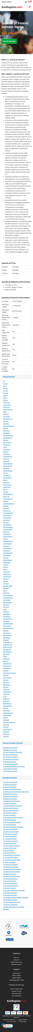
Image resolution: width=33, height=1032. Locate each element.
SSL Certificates (16, 996)
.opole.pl (6, 584)
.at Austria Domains (9, 787)
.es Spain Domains (9, 815)
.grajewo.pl (7, 668)
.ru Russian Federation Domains (14, 766)
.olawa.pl (6, 720)
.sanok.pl (6, 508)
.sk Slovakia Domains (10, 769)
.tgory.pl (6, 687)
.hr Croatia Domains (10, 839)
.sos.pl (5, 569)
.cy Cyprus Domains (9, 803)
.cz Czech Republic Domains (12, 752)
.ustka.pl (6, 736)
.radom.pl (6, 407)
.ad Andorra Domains (10, 782)
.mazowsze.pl (7, 536)
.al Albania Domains (9, 785)
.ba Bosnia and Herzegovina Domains (16, 792)
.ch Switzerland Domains (11, 801)
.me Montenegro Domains (12, 869)
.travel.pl (6, 640)
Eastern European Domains (13, 743)
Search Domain (9, 41)
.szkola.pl (6, 725)
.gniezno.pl (6, 487)
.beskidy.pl (6, 614)
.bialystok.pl (7, 715)
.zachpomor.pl (8, 598)
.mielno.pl (6, 572)
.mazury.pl (6, 445)
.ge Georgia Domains (10, 755)
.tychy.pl (5, 675)
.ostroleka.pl (7, 525)
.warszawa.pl (7, 544)
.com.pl (5, 391)
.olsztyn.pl (6, 520)
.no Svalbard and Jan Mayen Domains (16, 898)
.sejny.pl (5, 565)
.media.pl (6, 621)
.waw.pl (5, 393)
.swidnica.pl (7, 485)
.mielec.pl (6, 689)
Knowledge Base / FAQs (16, 980)
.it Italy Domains (8, 850)
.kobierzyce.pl (7, 471)
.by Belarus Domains (10, 750)
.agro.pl (5, 567)
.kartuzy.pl (6, 417)
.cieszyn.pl (6, 402)
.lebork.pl (6, 468)
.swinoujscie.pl (8, 435)
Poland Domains (9, 377)
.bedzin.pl (6, 593)
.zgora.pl (6, 522)
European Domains (10, 778)
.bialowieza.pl (7, 586)
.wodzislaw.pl (7, 560)
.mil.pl (5, 656)
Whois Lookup (16, 975)
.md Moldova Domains (11, 759)
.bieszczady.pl (7, 464)
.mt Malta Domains (9, 874)
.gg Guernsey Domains (11, 832)
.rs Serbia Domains (9, 888)
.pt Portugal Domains (10, 883)
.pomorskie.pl (7, 529)
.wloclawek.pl (7, 602)
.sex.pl (5, 489)
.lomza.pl (6, 732)
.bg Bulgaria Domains (10, 748)
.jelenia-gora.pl (8, 628)
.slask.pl (5, 452)
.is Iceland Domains (9, 848)
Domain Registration (16, 989)
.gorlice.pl (6, 654)
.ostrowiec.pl (7, 642)
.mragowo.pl (7, 438)
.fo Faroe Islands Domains (12, 822)
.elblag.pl (6, 588)
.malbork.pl (7, 534)
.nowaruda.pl (7, 499)
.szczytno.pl (7, 518)
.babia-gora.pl (7, 409)
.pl (3, 381)
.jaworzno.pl (7, 635)
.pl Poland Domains (9, 762)
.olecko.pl (6, 659)
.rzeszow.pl (7, 405)
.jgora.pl (6, 558)
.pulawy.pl (6, 431)
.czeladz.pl (6, 449)
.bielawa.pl (6, 638)
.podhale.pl (7, 555)
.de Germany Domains (10, 808)
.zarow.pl (6, 424)
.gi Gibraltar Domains (10, 834)
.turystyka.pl (7, 678)
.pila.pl (5, 480)
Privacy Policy (22, 1021)
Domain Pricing (16, 991)
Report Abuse (16, 978)
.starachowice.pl (8, 426)
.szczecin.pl (7, 576)
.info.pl (5, 384)
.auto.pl (5, 428)
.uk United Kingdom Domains (13, 827)
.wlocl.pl (5, 501)
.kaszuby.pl (6, 616)
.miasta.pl (6, 694)
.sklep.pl (6, 506)
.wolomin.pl (7, 663)
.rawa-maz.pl (7, 515)
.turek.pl (6, 671)
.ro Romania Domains (10, 764)
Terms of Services (11, 1021)
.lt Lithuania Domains (10, 857)
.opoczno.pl (7, 574)
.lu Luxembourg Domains (11, 860)
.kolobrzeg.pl (7, 466)
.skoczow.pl (7, 666)
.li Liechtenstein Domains (11, 855)
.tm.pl (5, 447)
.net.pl (5, 398)
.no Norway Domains (10, 879)
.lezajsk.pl (6, 699)
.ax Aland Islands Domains (12, 789)
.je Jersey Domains (9, 853)
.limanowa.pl (7, 548)
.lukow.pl (6, 612)
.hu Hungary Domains (10, 757)
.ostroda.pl (6, 600)
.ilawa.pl (5, 631)
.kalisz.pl (6, 579)
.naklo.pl (6, 414)
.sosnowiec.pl (7, 553)
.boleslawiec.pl (8, 494)
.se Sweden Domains (10, 893)
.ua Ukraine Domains (10, 771)
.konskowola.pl (8, 624)
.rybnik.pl (6, 682)
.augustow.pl (7, 706)
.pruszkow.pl (7, 478)
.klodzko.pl (6, 685)
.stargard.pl (7, 649)
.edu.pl (5, 388)
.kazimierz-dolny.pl (9, 673)
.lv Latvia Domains (9, 862)
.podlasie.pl (7, 692)
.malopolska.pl (8, 713)
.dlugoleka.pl (7, 652)
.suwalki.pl (6, 475)
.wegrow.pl (6, 562)
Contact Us (16, 960)
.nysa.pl (5, 581)
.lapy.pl (5, 661)
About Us (16, 957)
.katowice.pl (7, 703)
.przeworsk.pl (7, 619)
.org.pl (5, 395)
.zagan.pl (6, 546)
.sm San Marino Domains (11, 902)
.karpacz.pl (6, 511)
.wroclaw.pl (7, 626)
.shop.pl (5, 440)
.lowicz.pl (6, 497)
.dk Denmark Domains (10, 811)
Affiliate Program (16, 964)
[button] (7, 2)
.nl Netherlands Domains (11, 876)
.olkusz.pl (6, 605)
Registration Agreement (9, 1020)
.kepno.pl (6, 461)
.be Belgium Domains (10, 794)
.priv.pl (5, 473)
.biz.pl (5, 386)
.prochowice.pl (8, 595)
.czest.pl (5, 680)
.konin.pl (6, 607)
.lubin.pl (5, 727)
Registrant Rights (23, 1020)
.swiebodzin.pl (8, 541)
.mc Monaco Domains (10, 865)
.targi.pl (5, 708)
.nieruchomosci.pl (9, 722)
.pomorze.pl (7, 442)
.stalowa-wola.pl (8, 504)
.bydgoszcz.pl (7, 419)
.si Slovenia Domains (10, 895)
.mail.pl (5, 400)
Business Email (16, 993)
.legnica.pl (6, 454)
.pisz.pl (5, 539)
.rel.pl (5, 412)
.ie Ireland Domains (9, 843)
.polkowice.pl (7, 645)
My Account (16, 973)
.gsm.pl (5, 492)
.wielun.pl (6, 734)
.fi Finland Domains (9, 820)
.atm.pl (5, 718)
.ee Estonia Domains (10, 813)
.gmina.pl (6, 482)
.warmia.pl (6, 711)
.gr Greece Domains (10, 836)
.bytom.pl (6, 532)
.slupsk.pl (6, 701)
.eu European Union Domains (13, 818)
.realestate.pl (7, 457)
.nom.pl (5, 421)
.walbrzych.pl (7, 647)
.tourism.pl (6, 633)
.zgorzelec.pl (7, 729)
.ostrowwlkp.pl (8, 513)
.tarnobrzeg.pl (8, 527)
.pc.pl (5, 696)
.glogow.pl (6, 433)
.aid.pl (5, 609)
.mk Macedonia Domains (11, 872)
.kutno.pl (6, 459)
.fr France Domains (9, 825)
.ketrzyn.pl (6, 551)
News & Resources (16, 962)
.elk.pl (5, 591)
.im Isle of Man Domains (11, 846)
